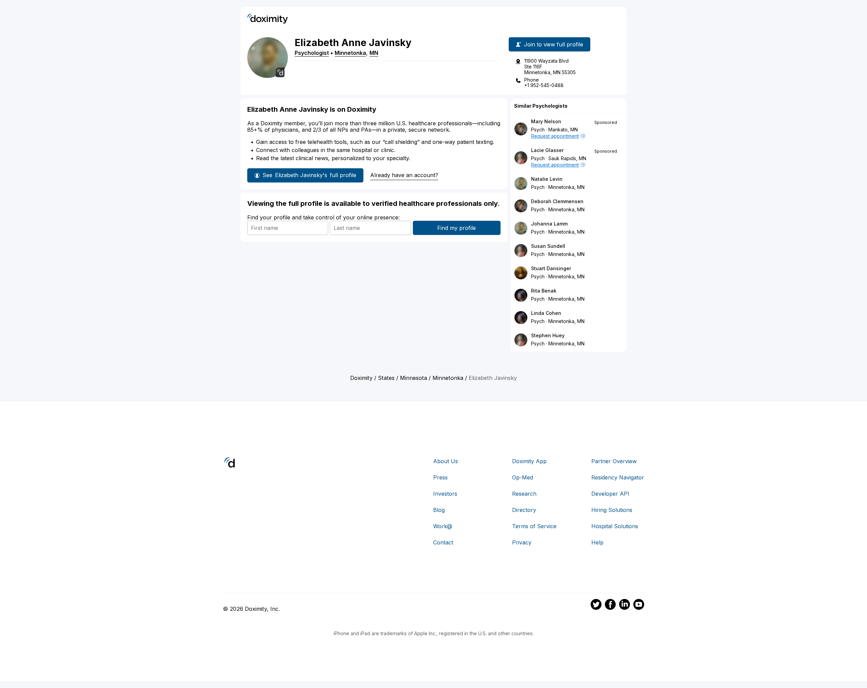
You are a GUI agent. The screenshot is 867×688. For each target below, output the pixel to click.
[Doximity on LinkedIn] (624, 605)
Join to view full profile (553, 44)
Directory (524, 510)
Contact (443, 542)
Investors (445, 493)
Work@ (442, 526)
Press (440, 477)
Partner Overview (614, 461)
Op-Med (522, 477)
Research (524, 493)
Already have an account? (404, 175)
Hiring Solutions (611, 510)
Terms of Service (534, 526)
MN (373, 52)
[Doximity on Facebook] (610, 605)
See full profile (309, 175)
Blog (439, 510)
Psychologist (312, 52)
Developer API (610, 493)
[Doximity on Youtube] (638, 605)
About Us (445, 461)
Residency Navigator (617, 477)
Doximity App (529, 461)
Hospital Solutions (614, 526)
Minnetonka (350, 52)
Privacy (521, 542)
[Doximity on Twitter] (596, 605)
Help (597, 542)
